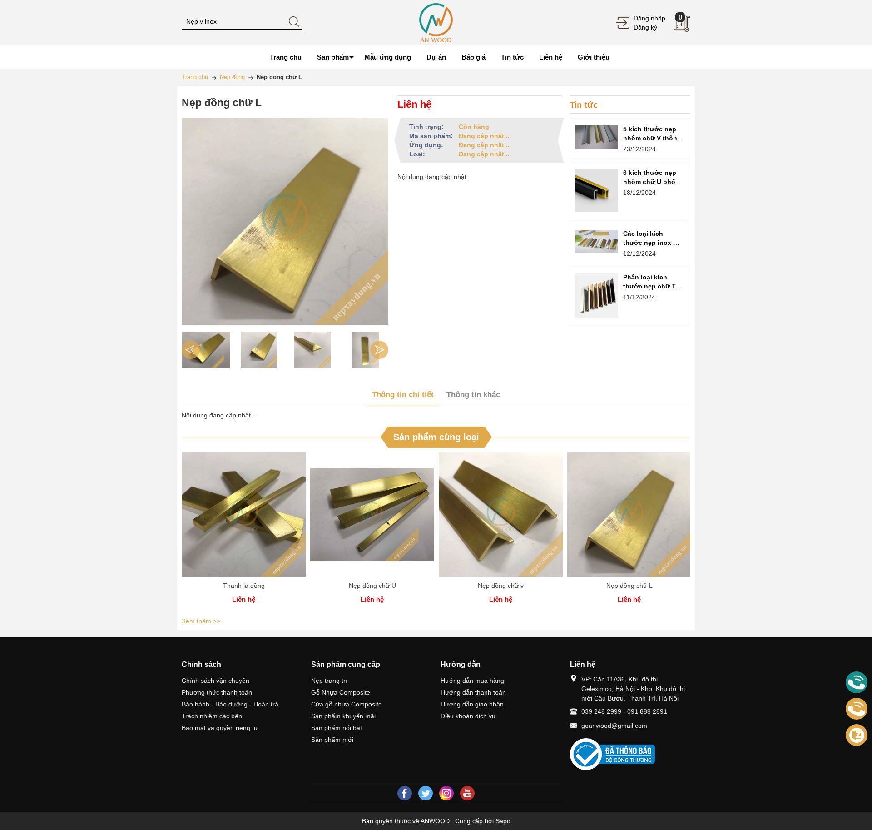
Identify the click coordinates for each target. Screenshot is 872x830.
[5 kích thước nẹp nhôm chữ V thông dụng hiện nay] (596, 137)
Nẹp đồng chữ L (629, 585)
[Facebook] (404, 793)
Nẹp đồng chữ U (372, 585)
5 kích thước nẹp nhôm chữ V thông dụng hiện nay (652, 138)
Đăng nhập (649, 18)
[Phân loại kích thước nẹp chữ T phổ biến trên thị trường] (596, 295)
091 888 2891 (647, 711)
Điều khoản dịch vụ (468, 716)
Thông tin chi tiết (403, 394)
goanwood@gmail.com (614, 725)
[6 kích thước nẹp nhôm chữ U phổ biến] (596, 190)
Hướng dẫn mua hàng (472, 680)
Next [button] (379, 350)
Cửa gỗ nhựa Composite (346, 704)
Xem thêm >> (201, 621)
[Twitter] (425, 793)
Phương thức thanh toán (217, 692)
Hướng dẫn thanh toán (473, 692)
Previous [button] (191, 350)
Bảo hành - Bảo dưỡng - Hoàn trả (230, 704)
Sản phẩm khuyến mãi (343, 716)
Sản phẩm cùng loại (436, 437)
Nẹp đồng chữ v (501, 585)
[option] (206, 350)
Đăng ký (645, 27)
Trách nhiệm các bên (212, 716)
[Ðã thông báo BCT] (630, 754)
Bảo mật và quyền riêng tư (220, 727)
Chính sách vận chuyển (215, 680)
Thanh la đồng (244, 585)
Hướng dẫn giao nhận (472, 704)
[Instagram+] (446, 793)
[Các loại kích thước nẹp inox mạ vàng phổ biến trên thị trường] (596, 241)
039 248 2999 (601, 711)
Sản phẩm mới (332, 739)
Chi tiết (243, 518)
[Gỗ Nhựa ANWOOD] (435, 22)
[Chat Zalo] (856, 735)
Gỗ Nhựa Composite (340, 692)
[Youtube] (467, 793)
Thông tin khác (473, 394)
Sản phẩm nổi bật (336, 727)
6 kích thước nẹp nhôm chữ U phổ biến (649, 181)
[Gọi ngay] (856, 682)
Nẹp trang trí (329, 680)
